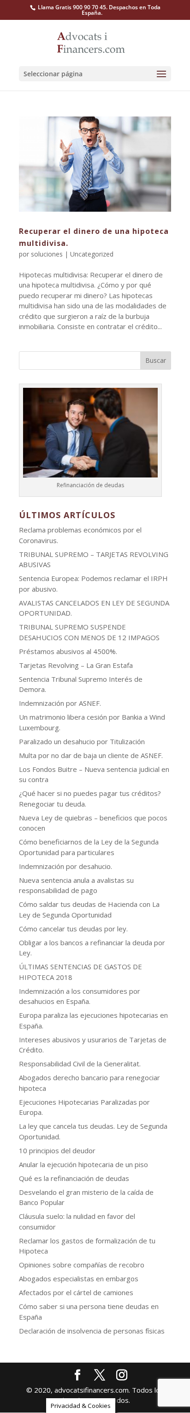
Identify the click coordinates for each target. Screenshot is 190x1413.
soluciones (47, 254)
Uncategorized (91, 254)
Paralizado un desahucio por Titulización (82, 741)
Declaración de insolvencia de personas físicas (92, 1330)
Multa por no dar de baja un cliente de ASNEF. (91, 755)
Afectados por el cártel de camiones (76, 1292)
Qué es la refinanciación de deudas (74, 1178)
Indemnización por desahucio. (65, 866)
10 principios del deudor (57, 1150)
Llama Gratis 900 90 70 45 (72, 7)
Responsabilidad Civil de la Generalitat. (80, 1063)
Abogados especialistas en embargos (78, 1278)
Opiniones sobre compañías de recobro (81, 1264)
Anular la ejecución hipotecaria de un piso (83, 1164)
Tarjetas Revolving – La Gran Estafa (76, 665)
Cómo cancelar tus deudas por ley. (73, 928)
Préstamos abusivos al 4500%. (68, 651)
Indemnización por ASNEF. (60, 703)
